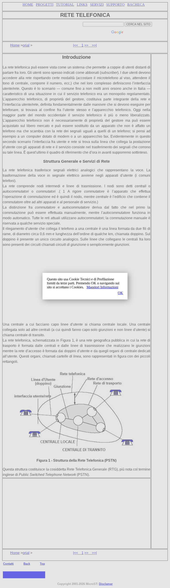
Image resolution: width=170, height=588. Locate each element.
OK (120, 293)
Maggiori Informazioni (102, 287)
